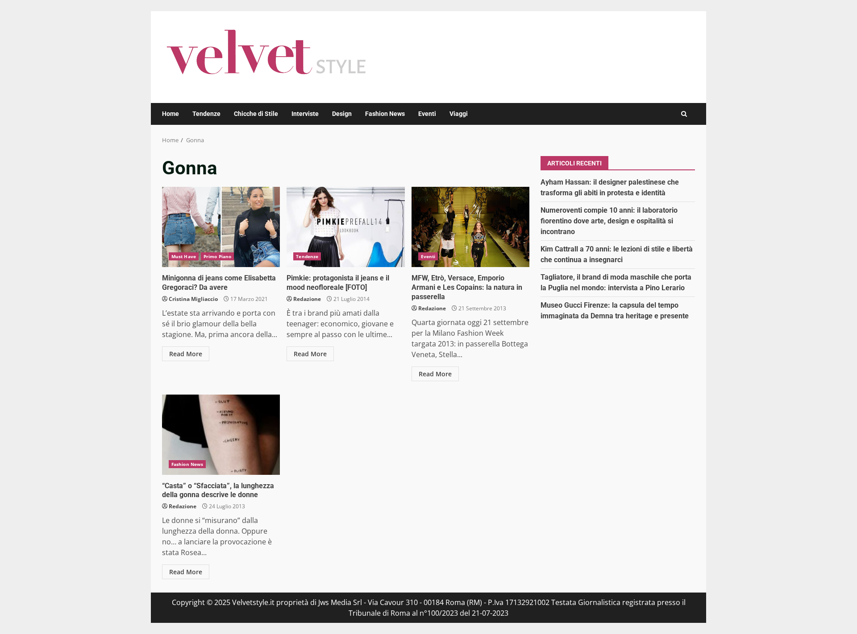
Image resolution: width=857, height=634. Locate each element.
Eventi (427, 113)
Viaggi (458, 113)
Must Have (183, 256)
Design (342, 113)
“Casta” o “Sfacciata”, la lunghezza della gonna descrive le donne (221, 435)
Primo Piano (217, 256)
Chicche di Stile (256, 113)
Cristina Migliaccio (193, 299)
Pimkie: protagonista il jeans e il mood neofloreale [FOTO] (345, 227)
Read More (185, 354)
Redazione (307, 299)
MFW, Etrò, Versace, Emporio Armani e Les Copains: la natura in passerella (470, 227)
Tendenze (206, 113)
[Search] (684, 114)
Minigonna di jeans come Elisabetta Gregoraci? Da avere (221, 227)
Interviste (305, 113)
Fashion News (385, 113)
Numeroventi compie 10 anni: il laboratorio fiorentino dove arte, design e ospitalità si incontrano (609, 220)
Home (170, 113)
